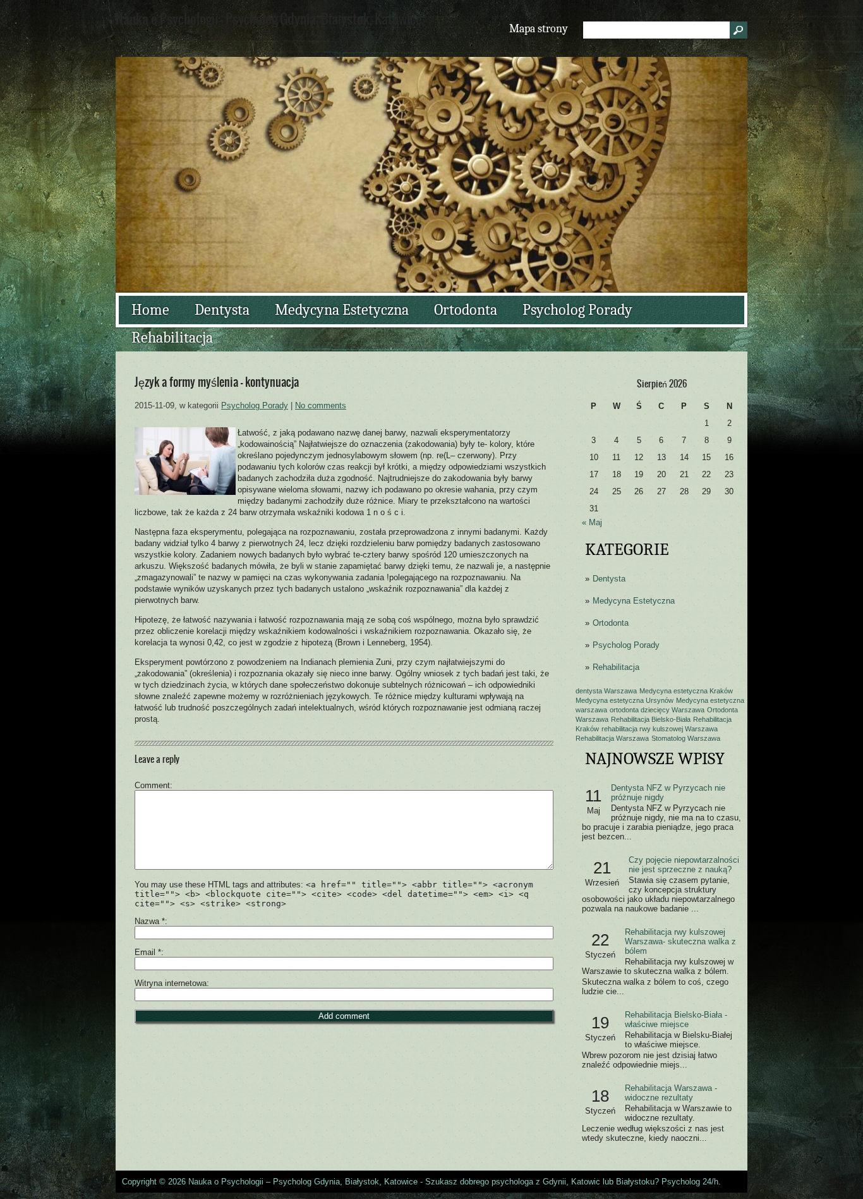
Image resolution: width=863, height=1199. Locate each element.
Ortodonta (465, 310)
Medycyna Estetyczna (342, 310)
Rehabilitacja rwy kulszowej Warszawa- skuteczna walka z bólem (680, 941)
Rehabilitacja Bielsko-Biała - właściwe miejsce (676, 1019)
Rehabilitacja (172, 337)
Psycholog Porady (577, 310)
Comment (152, 785)
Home (150, 310)
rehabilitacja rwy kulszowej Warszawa (659, 729)
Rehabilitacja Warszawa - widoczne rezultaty (671, 1092)
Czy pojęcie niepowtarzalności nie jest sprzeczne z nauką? (684, 864)
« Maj (592, 522)
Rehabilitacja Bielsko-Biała (651, 719)
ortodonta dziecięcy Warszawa (657, 710)
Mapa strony (538, 28)
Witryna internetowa (171, 983)
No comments (320, 405)
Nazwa (150, 921)
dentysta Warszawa (606, 691)
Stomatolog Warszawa (685, 738)
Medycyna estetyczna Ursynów (624, 700)
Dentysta (222, 310)
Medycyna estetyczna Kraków (686, 691)
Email (148, 952)
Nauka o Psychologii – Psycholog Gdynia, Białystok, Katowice (303, 1181)
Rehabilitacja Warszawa (612, 738)
